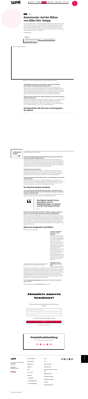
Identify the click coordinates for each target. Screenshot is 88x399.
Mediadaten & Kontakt (48, 373)
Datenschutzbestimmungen (49, 379)
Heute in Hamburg (30, 361)
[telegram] (47, 345)
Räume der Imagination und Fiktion (31, 41)
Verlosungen (29, 375)
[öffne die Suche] (67, 2)
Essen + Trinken (30, 372)
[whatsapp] (44, 345)
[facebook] (40, 345)
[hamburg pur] (13, 372)
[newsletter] (51, 345)
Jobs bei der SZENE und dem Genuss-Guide (51, 370)
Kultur (28, 369)
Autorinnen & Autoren (47, 364)
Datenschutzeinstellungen (48, 376)
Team (45, 361)
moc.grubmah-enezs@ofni (15, 368)
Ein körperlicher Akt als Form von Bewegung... (33, 39)
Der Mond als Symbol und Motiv (48, 39)
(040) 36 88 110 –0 (13, 367)
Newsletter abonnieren (31, 358)
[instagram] (37, 345)
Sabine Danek (28, 32)
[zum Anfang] (84, 359)
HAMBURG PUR (30, 364)
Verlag (45, 358)
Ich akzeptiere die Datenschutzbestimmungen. (44, 318)
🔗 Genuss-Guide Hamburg (32, 383)
